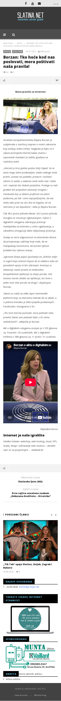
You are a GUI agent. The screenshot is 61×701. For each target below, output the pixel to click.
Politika (17, 51)
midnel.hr (37, 449)
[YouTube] (32, 3)
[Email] (39, 3)
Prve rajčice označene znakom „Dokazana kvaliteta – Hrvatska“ (30, 493)
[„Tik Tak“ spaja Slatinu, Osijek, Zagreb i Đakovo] (30, 540)
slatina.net (44, 51)
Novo (19, 43)
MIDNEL (41, 688)
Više (57, 80)
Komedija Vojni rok (29, 586)
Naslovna (8, 43)
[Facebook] (25, 3)
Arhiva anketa (13, 679)
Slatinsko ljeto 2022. (30, 480)
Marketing (40, 695)
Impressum (21, 695)
